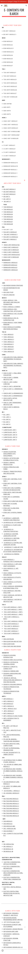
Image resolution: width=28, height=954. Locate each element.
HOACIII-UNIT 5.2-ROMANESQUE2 (13, 393)
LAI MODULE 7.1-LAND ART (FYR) (13, 547)
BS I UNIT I (6, 414)
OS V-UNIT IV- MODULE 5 (12, 626)
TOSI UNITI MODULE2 (9, 76)
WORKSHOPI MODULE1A (10, 163)
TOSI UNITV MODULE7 (10, 93)
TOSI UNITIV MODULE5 (10, 86)
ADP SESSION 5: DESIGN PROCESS (13, 929)
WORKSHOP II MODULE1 (10, 262)
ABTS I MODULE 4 (8, 706)
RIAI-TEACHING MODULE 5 (11, 808)
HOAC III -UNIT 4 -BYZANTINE (12, 386)
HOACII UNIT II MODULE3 (10, 247)
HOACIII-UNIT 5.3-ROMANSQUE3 (12, 396)
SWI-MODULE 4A (8, 849)
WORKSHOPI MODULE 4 (10, 176)
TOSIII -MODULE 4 (8, 342)
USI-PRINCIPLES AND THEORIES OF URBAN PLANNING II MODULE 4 (13, 777)
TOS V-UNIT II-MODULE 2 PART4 (13, 621)
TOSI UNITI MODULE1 (9, 72)
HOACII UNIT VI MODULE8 (11, 257)
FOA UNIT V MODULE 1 (10, 239)
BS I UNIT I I (7, 417)
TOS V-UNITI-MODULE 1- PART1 (12, 607)
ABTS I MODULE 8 (8, 713)
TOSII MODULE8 (8, 224)
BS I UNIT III (7, 419)
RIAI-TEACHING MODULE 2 (11, 801)
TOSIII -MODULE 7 (8, 349)
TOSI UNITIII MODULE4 (10, 83)
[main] (14, 13)
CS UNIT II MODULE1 (9, 149)
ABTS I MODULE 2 (8, 701)
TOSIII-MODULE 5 (8, 344)
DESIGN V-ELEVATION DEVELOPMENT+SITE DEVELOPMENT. (9, 453)
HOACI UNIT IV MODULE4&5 (11, 131)
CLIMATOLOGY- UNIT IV (10, 437)
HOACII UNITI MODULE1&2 (12, 245)
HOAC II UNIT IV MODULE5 (11, 252)
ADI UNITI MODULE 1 (9, 189)
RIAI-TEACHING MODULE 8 (11, 816)
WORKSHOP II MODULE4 (10, 270)
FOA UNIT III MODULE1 (10, 232)
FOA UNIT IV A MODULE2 (10, 237)
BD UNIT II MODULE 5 (9, 34)
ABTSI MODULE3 (8, 703)
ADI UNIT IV (7, 201)
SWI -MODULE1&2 (8, 844)
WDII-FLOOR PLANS (9, 644)
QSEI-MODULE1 (7, 821)
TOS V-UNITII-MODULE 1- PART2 (13, 614)
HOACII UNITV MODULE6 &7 (11, 254)
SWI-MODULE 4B (8, 851)
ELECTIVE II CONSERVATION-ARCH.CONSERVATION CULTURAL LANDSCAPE (13, 873)
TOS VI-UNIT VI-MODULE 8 (11, 633)
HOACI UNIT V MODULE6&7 (11, 135)
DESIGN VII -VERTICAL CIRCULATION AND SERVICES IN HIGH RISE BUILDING (12, 680)
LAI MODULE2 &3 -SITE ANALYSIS (13, 522)
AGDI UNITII (6, 107)
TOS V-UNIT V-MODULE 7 (11, 631)
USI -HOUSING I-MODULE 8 (11, 793)
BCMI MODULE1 (8, 41)
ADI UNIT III (7, 199)
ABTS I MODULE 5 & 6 (10, 708)
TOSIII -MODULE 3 (8, 339)
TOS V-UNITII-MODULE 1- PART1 (13, 612)
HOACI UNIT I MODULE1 (10, 121)
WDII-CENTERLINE (8, 639)
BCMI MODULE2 (8, 45)
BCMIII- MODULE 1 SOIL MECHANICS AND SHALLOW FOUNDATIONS (11, 302)
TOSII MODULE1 (8, 207)
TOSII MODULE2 (8, 209)
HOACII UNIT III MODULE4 (11, 250)
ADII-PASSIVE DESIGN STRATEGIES (13, 285)
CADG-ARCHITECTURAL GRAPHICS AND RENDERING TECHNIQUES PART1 (13, 359)
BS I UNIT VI (6, 424)
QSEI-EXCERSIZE (8, 831)
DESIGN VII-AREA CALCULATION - (13, 660)
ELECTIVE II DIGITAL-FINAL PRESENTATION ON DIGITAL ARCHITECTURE (11, 893)
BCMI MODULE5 (8, 59)
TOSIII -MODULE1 (8, 334)
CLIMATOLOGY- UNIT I (9, 430)
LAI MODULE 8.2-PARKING (12, 554)
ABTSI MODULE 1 (8, 699)
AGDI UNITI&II (7, 104)
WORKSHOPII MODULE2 (10, 265)
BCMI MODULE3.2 (8, 52)
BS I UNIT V (6, 422)
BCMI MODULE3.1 (8, 48)
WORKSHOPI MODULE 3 (10, 173)
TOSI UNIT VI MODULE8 (10, 97)
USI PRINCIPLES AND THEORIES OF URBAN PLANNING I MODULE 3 (13, 771)
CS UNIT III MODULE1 (9, 152)
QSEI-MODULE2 (7, 824)
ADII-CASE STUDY (8, 292)
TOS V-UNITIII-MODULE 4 (11, 624)
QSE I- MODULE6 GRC (9, 828)
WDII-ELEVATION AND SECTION (12, 641)
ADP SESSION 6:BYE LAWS (10, 931)
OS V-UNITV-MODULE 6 (11, 628)
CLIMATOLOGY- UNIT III (10, 435)
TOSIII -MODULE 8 (8, 351)
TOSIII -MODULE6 (8, 347)
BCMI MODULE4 (8, 55)
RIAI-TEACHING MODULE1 (11, 799)
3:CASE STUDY (15, 922)
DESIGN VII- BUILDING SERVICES (12, 684)
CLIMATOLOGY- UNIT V (10, 439)
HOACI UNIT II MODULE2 (10, 124)
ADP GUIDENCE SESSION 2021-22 (13, 947)
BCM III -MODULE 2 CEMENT (11, 307)
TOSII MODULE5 (8, 217)
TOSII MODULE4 (8, 214)
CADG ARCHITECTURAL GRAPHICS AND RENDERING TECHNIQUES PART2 (13, 365)
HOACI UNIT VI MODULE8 (10, 138)
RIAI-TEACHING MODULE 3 (11, 803)
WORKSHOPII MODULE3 (10, 267)
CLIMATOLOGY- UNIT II (10, 432)
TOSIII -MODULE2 (8, 337)
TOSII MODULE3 (8, 212)
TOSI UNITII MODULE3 (10, 79)
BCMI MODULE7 (8, 65)
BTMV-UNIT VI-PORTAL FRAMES (12, 512)
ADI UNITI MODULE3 (9, 194)
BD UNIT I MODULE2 (9, 31)
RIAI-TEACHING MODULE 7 (11, 813)
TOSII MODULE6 (8, 219)
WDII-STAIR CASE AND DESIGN (12, 646)
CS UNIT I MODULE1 (9, 145)
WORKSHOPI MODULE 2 (10, 169)
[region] (14, 1)
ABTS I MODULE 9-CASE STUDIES (12, 716)
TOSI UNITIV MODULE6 (10, 90)
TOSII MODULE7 (8, 221)
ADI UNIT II (6, 196)
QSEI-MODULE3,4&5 (9, 826)
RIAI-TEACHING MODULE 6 (11, 811)
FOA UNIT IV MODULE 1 (11, 234)
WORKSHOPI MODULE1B (10, 166)
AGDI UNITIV (7, 114)
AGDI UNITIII (7, 111)
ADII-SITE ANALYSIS (9, 295)
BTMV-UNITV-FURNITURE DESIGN (13, 501)
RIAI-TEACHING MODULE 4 (11, 806)
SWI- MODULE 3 (8, 846)
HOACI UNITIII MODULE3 (10, 128)
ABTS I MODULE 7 (8, 711)
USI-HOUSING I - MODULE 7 (12, 791)
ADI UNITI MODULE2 (9, 192)
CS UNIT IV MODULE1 (9, 156)
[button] (1, 5)
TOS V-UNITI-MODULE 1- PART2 (13, 609)
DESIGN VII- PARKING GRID (11, 671)
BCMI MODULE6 (8, 62)
